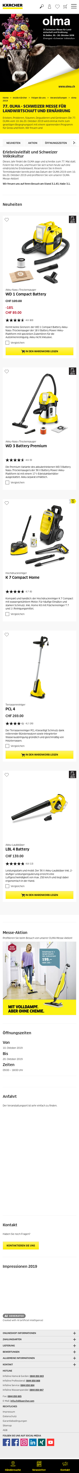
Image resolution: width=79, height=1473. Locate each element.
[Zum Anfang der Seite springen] (69, 1452)
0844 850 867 (37, 1389)
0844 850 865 (14, 1396)
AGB (5, 1430)
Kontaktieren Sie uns (21, 1245)
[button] (74, 142)
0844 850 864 (27, 1385)
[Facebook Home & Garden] (6, 1442)
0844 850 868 (33, 1380)
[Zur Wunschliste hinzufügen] (7, 220)
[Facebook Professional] (15, 1442)
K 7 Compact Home (23, 577)
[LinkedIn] (33, 1442)
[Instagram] (24, 1442)
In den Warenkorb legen (41, 351)
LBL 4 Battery (17, 849)
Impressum (9, 1411)
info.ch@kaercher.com (22, 1401)
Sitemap (7, 1425)
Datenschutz (10, 1416)
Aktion (32, 143)
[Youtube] (50, 1442)
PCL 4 (10, 709)
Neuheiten (13, 143)
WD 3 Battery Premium (26, 446)
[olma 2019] (39, 52)
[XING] (41, 1442)
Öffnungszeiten (56, 143)
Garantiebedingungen (15, 1421)
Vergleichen (17, 342)
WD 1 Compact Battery (26, 294)
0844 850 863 (37, 1376)
